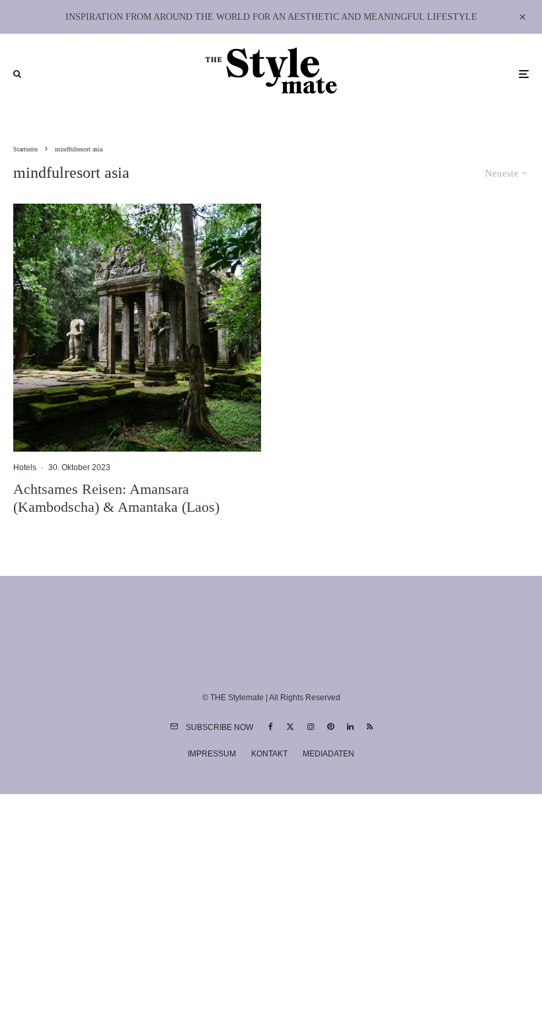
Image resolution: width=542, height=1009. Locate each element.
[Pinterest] (330, 726)
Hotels (24, 467)
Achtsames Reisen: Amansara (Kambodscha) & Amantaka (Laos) (116, 497)
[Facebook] (271, 726)
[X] (290, 726)
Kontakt (269, 753)
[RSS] (369, 726)
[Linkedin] (350, 726)
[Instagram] (311, 726)
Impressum (212, 753)
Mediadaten (328, 753)
